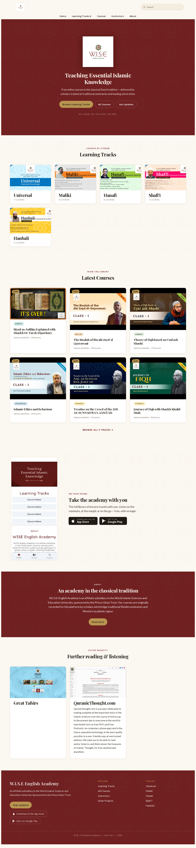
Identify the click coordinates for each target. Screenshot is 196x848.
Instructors (117, 16)
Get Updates (126, 104)
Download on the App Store (30, 813)
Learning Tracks (81, 16)
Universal (151, 786)
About (133, 16)
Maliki (149, 790)
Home (63, 16)
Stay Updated (20, 805)
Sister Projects (105, 800)
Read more (98, 621)
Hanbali (150, 805)
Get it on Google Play (27, 821)
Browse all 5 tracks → (98, 429)
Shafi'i (149, 800)
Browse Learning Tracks (76, 104)
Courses (101, 16)
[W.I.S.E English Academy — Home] (20, 7)
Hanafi (149, 795)
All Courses (104, 104)
